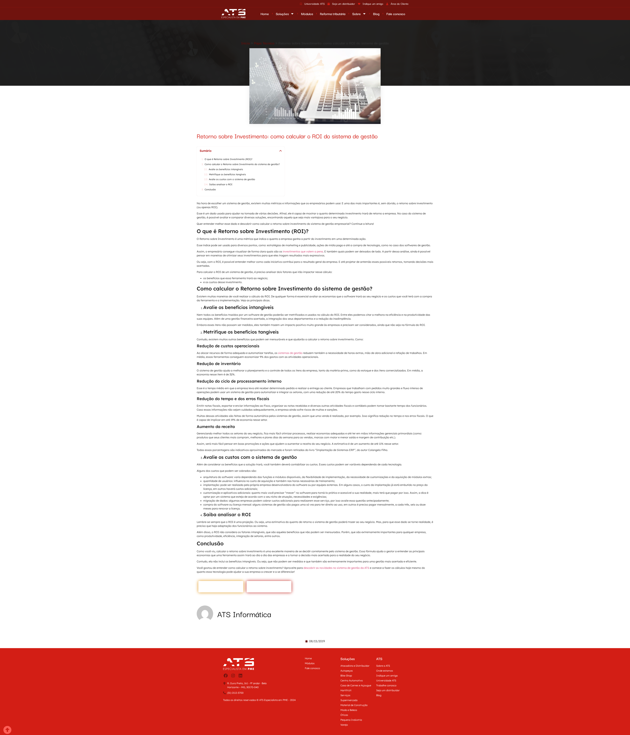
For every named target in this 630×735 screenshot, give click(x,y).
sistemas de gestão (290, 353)
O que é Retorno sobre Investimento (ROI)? (228, 159)
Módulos (307, 14)
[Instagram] (233, 675)
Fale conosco (395, 14)
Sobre (356, 14)
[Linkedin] (240, 675)
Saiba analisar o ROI (220, 184)
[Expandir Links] (7, 727)
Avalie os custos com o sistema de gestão (232, 179)
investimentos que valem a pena (303, 251)
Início (245, 43)
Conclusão (210, 189)
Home (265, 14)
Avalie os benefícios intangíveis (226, 169)
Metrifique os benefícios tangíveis (227, 174)
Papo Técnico (264, 43)
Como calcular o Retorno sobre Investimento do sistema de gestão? (242, 164)
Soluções (282, 14)
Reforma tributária (332, 14)
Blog (376, 14)
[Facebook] (225, 675)
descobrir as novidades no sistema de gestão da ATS (336, 567)
